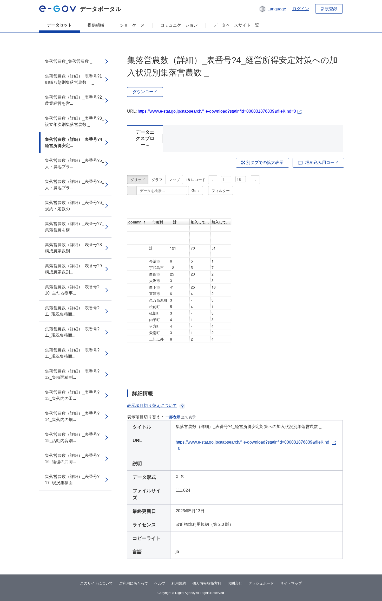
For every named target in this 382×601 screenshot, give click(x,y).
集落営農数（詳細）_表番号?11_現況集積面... (72, 311)
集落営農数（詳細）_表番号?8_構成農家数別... (74, 247)
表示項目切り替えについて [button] (152, 405)
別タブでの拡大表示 (264, 162)
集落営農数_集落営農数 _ (68, 61)
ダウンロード (145, 91)
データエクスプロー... (145, 138)
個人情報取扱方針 (206, 583)
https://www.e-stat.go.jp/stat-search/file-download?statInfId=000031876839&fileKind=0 (217, 111)
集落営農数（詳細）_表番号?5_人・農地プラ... (74, 163)
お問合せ (235, 583)
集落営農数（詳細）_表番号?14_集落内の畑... (72, 416)
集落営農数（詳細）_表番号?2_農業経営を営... (74, 100)
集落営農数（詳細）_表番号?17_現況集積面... (72, 479)
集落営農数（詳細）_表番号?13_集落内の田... (72, 395)
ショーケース (132, 25)
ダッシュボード (261, 583)
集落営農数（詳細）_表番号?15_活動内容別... (72, 437)
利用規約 (179, 583)
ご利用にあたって (133, 583)
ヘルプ (159, 583)
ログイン (300, 9)
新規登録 (329, 9)
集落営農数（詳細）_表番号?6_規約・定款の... (74, 205)
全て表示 (188, 417)
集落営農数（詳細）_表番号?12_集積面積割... (72, 374)
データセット (59, 25)
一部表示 (173, 417)
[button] (272, 8)
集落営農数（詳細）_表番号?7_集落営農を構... (74, 226)
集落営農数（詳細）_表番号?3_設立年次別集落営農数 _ (74, 121)
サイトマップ (291, 583)
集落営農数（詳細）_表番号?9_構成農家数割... (74, 269)
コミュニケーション (179, 25)
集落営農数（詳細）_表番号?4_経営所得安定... (74, 142)
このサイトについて (96, 583)
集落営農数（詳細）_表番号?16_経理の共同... (72, 458)
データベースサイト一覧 (236, 25)
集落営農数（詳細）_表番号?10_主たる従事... (72, 290)
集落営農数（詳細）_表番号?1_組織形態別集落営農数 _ (74, 79)
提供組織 (96, 25)
